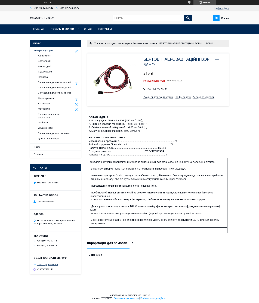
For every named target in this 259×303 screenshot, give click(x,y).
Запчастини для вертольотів (54, 133)
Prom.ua (146, 295)
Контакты (105, 29)
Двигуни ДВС (45, 128)
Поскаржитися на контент (126, 298)
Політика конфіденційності (153, 298)
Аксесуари (124, 43)
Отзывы (38, 154)
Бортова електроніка (145, 43)
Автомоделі (44, 66)
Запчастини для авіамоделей (54, 82)
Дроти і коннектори (48, 138)
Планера (43, 77)
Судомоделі (45, 71)
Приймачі (43, 122)
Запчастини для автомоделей (54, 87)
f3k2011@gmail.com (47, 264)
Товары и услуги (62, 29)
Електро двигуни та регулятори (49, 116)
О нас (88, 29)
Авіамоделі (44, 55)
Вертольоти (44, 61)
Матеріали (44, 108)
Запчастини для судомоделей (55, 92)
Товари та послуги (105, 43)
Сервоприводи (46, 98)
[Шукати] (188, 18)
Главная (39, 29)
